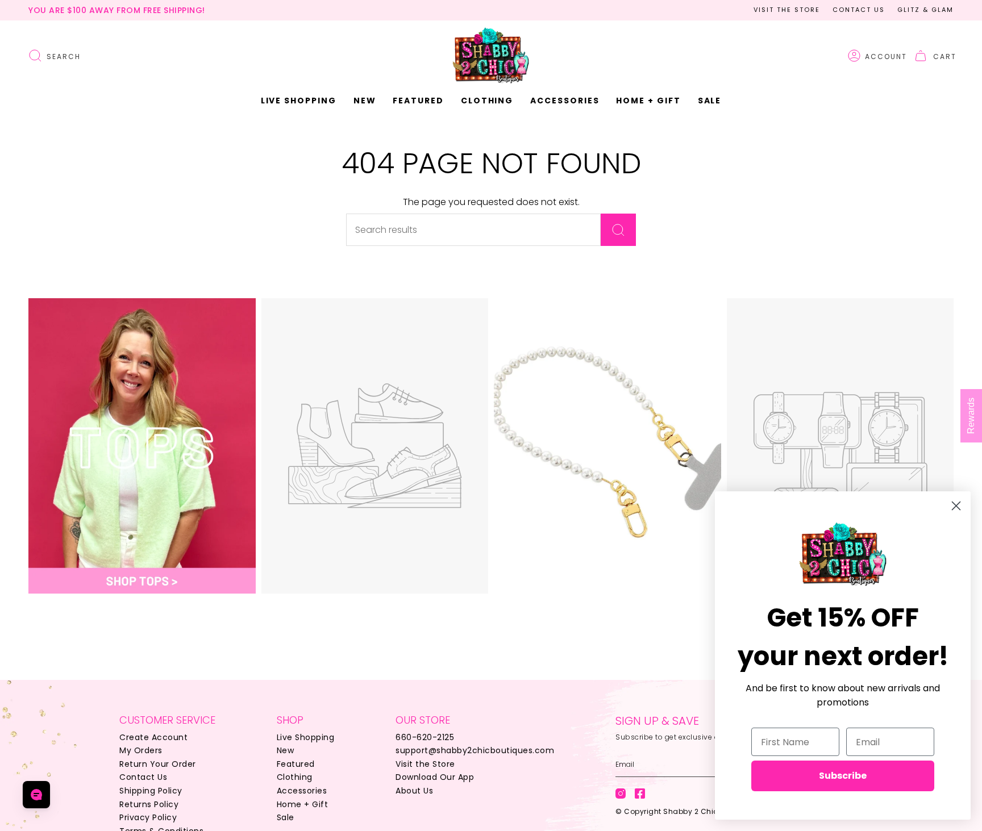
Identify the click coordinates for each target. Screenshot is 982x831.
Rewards (971, 416)
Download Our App (435, 777)
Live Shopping (306, 737)
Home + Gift (302, 804)
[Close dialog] (956, 506)
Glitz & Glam (925, 9)
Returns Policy (148, 804)
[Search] (618, 230)
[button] (365, 100)
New (285, 750)
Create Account (153, 737)
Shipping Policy (150, 790)
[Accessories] (607, 445)
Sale (285, 817)
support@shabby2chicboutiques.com (475, 750)
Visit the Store (787, 9)
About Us (414, 790)
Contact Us (859, 9)
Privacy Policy (148, 817)
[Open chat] (36, 794)
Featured (296, 764)
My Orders (141, 750)
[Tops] (142, 445)
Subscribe (843, 775)
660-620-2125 (425, 737)
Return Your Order (157, 764)
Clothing (295, 777)
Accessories (302, 790)
